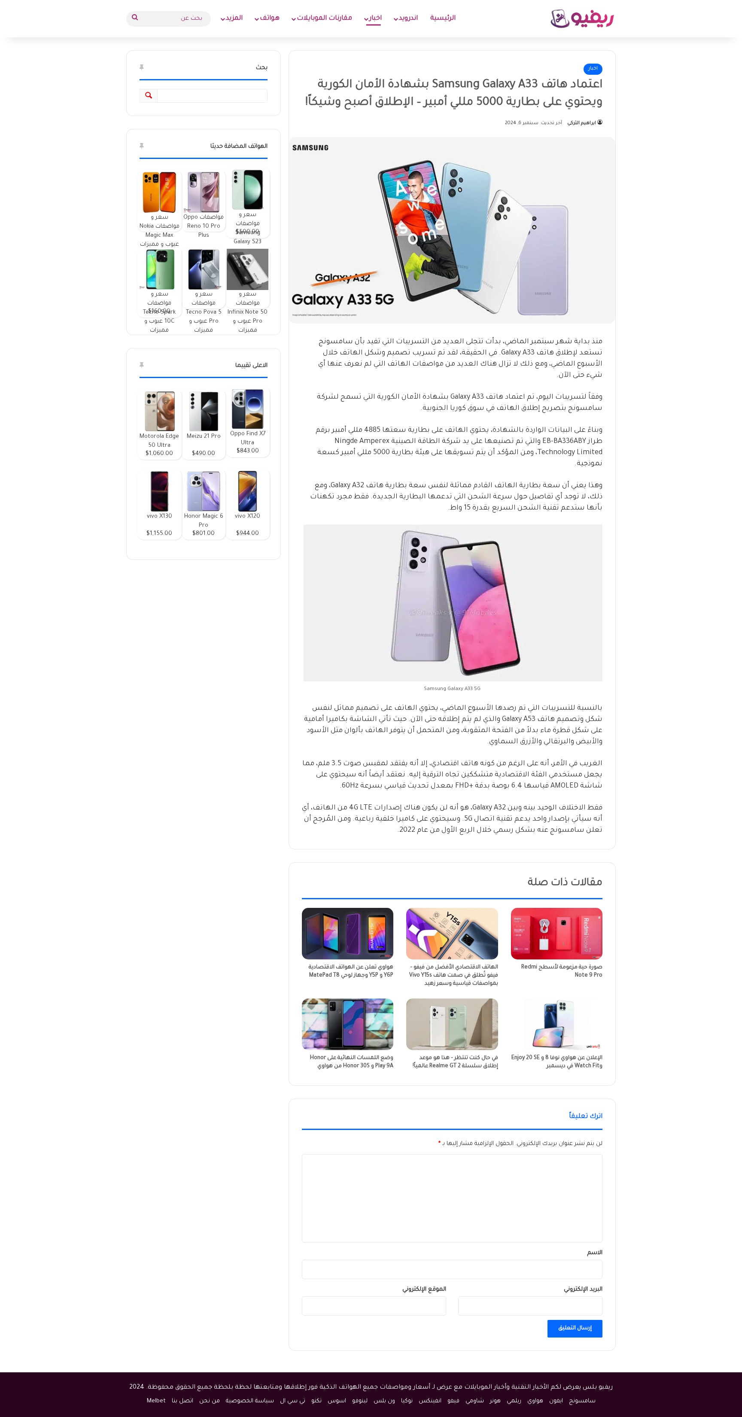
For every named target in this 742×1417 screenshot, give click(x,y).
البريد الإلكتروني (583, 1289)
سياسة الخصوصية (250, 1401)
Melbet (156, 1401)
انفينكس (430, 1401)
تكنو (316, 1401)
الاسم (594, 1253)
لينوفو (360, 1401)
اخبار (375, 18)
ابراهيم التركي (581, 123)
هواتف (270, 18)
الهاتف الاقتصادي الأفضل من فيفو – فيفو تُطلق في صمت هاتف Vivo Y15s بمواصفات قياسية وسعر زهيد (453, 976)
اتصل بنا (182, 1401)
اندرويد (408, 18)
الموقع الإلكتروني (424, 1289)
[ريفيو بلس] (582, 19)
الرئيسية (443, 18)
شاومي (474, 1401)
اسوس (337, 1401)
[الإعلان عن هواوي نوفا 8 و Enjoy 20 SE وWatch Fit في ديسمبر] (556, 1024)
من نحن (209, 1401)
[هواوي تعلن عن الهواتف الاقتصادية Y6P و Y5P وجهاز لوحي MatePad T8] (347, 933)
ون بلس (384, 1401)
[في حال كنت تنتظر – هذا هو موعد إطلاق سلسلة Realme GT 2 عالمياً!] (452, 1024)
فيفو (453, 1401)
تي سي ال (292, 1401)
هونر (495, 1401)
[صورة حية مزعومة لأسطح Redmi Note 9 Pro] (556, 933)
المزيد (234, 18)
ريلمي (514, 1401)
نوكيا (407, 1401)
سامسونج (582, 1401)
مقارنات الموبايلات (324, 18)
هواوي (535, 1401)
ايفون (556, 1401)
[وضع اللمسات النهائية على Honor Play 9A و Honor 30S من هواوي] (347, 1024)
